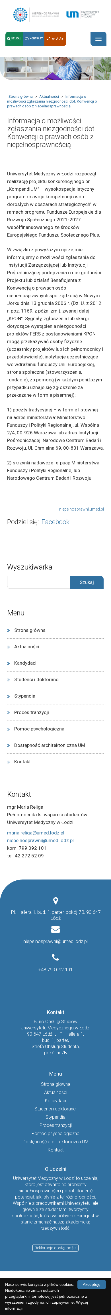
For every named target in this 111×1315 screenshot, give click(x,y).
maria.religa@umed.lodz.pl (35, 833)
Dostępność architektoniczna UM (49, 745)
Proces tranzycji (31, 712)
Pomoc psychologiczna (39, 729)
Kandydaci (25, 663)
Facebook (55, 522)
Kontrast (36, 38)
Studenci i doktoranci (36, 679)
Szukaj (16, 38)
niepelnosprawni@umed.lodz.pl (40, 840)
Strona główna (21, 96)
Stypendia (24, 696)
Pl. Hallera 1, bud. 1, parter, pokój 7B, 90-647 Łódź (55, 915)
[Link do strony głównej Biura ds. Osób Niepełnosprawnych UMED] (55, 14)
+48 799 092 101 (55, 969)
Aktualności (49, 96)
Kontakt (22, 761)
